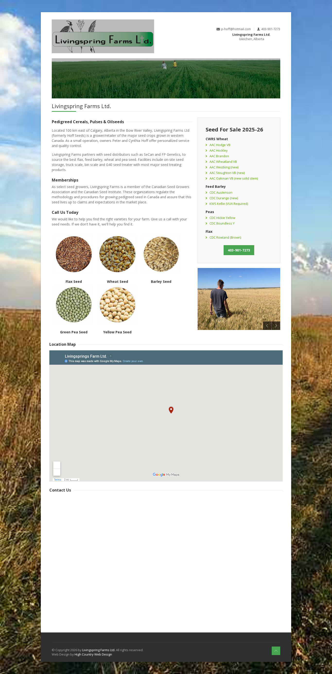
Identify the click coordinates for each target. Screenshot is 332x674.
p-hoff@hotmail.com (236, 29)
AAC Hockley (219, 150)
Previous (267, 325)
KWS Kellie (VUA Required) (229, 203)
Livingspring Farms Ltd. (98, 650)
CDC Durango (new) (224, 198)
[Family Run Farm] (239, 299)
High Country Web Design (93, 654)
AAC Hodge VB (220, 145)
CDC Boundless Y (222, 223)
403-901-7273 (239, 250)
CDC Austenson (221, 192)
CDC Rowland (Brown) (225, 237)
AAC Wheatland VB (223, 161)
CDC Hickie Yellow (222, 218)
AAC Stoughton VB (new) (227, 173)
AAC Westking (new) (224, 167)
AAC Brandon (219, 156)
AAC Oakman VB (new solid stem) (234, 178)
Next (276, 325)
